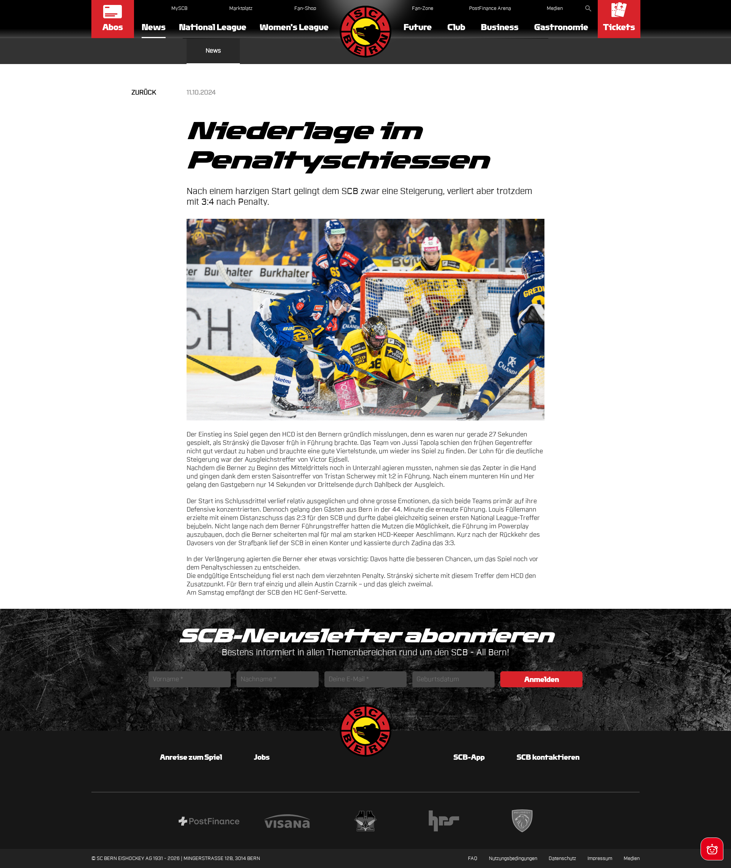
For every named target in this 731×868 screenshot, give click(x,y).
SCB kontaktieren (548, 757)
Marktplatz (240, 8)
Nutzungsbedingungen (513, 858)
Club (456, 27)
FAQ (472, 858)
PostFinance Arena (490, 8)
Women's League (294, 27)
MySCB (179, 8)
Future (418, 27)
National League (212, 27)
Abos (112, 27)
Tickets (619, 27)
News (154, 27)
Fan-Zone (422, 8)
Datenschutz (562, 858)
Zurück (143, 92)
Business (500, 27)
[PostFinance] (209, 822)
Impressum (599, 858)
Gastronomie (561, 27)
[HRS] (444, 822)
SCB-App (469, 757)
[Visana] (287, 822)
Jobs (262, 757)
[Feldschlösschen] (365, 822)
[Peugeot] (522, 822)
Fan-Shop (305, 8)
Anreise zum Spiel (191, 757)
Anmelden (541, 679)
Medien (555, 8)
